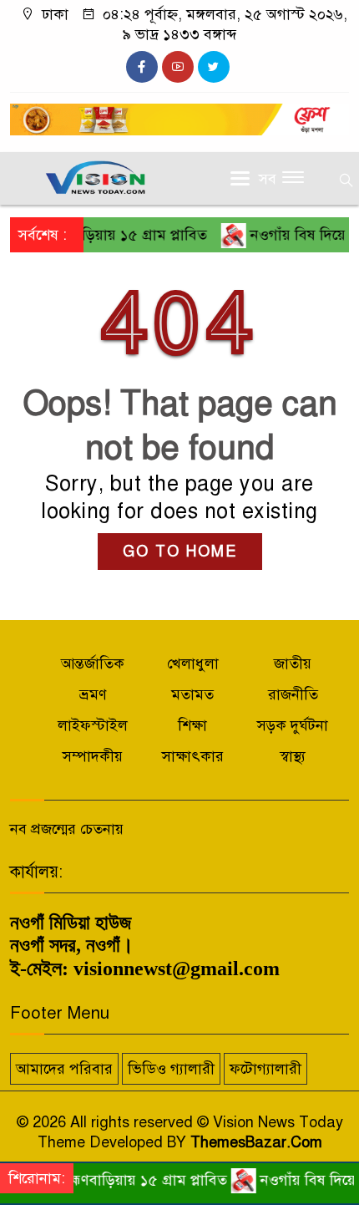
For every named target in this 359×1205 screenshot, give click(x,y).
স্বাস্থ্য (293, 756)
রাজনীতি (293, 694)
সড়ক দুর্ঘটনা (292, 725)
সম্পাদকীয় (93, 756)
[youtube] (178, 67)
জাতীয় (292, 663)
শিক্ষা (192, 725)
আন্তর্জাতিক (92, 663)
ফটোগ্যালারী (265, 1069)
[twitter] (214, 67)
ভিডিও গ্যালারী (171, 1069)
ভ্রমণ (93, 694)
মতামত (192, 694)
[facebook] (142, 67)
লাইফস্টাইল (93, 725)
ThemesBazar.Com (256, 1142)
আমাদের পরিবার (64, 1069)
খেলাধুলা (193, 663)
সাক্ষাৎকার (193, 756)
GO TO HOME (180, 551)
